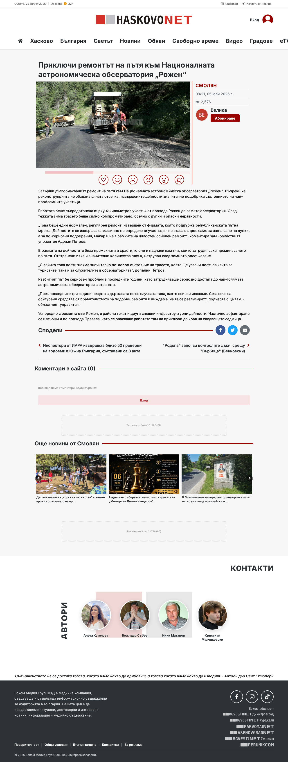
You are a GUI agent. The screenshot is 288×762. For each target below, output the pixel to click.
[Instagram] (252, 696)
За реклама (133, 744)
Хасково (41, 41)
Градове (261, 41)
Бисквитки (110, 744)
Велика (219, 110)
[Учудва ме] (165, 180)
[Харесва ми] (119, 180)
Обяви (156, 41)
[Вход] (268, 20)
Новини (130, 41)
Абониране (225, 118)
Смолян (206, 85)
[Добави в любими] (104, 180)
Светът (103, 41)
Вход (254, 20)
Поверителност (26, 744)
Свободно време (195, 41)
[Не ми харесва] (134, 180)
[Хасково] (144, 19)
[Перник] (257, 744)
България (73, 41)
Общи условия (56, 744)
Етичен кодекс (84, 744)
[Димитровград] (248, 714)
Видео (234, 41)
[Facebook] (236, 696)
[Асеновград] (252, 732)
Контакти (252, 568)
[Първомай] (255, 726)
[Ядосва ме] (150, 180)
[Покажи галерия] (185, 94)
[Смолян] (249, 738)
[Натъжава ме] (181, 180)
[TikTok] (267, 696)
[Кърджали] (252, 720)
